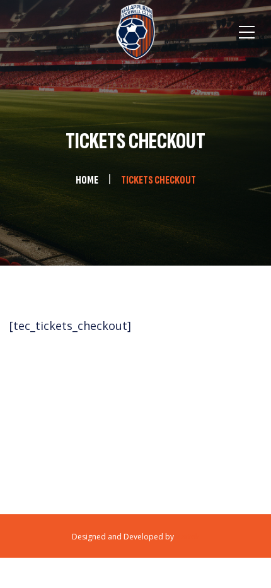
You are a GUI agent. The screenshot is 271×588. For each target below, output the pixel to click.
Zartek (187, 536)
